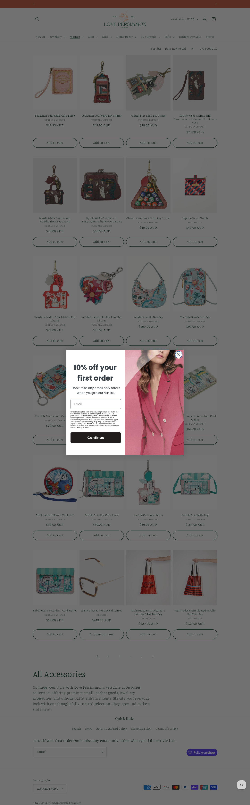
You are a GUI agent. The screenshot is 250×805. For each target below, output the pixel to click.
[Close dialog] (178, 354)
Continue (95, 437)
